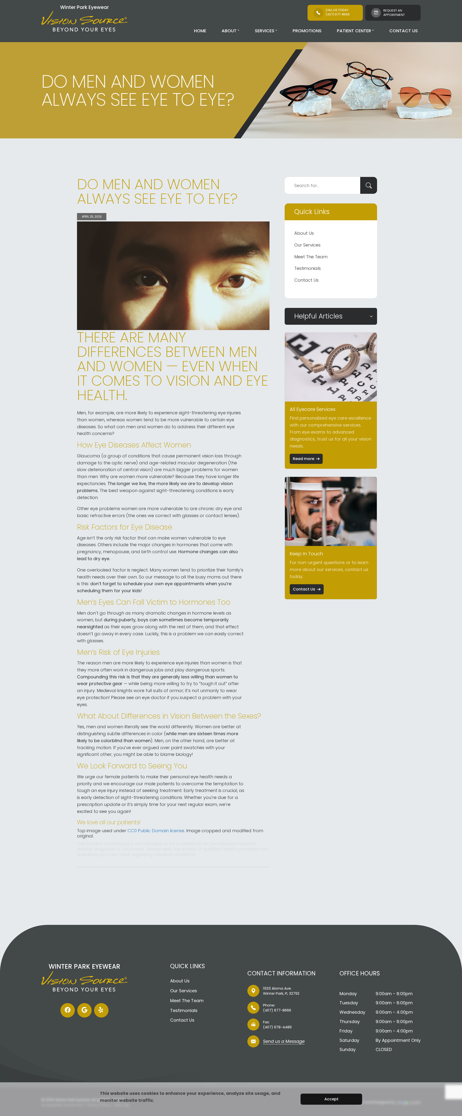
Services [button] (264, 31)
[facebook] (67, 1010)
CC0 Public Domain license (156, 831)
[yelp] (101, 1010)
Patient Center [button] (354, 31)
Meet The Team (310, 257)
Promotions (307, 31)
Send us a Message (284, 1041)
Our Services (307, 245)
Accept (331, 1099)
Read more (303, 458)
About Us (304, 233)
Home (200, 31)
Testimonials (307, 268)
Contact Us (403, 31)
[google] (84, 1010)
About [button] (229, 31)
